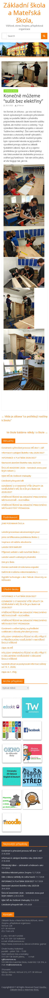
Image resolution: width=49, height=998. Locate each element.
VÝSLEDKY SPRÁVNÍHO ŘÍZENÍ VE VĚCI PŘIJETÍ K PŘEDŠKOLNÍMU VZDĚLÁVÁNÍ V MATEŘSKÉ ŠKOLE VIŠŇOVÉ (23, 639)
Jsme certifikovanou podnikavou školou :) (20, 537)
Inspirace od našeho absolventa (16, 542)
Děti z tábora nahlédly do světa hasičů (18, 877)
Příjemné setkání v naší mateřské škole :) (20, 552)
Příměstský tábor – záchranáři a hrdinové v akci (22, 865)
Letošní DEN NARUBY (11, 547)
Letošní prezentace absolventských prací (20, 532)
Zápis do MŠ (7, 647)
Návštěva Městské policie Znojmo (16, 872)
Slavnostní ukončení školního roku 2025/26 (21, 462)
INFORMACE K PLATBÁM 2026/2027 (18, 457)
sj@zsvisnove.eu (8, 959)
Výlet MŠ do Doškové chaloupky (16, 475)
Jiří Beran (20, 105)
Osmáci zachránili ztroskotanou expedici (20, 567)
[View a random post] (45, 60)
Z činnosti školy (11, 91)
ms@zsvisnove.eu (14, 964)
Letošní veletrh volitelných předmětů (18, 557)
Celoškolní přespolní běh (12, 480)
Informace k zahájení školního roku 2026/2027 (22, 452)
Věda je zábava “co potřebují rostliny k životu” (24, 418)
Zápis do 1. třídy (9, 672)
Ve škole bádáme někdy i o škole (27, 432)
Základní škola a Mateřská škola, (24, 12)
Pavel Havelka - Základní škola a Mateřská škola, (29, 988)
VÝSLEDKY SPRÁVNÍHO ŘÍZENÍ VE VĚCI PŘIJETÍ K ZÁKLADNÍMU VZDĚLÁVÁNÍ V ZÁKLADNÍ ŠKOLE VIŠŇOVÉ (23, 655)
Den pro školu (7, 562)
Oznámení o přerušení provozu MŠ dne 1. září (22, 447)
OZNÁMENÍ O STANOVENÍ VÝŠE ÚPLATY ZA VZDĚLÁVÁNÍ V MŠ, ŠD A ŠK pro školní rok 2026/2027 (22, 488)
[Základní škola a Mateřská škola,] (24, 49)
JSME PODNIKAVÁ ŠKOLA (12, 523)
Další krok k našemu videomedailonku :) (19, 572)
